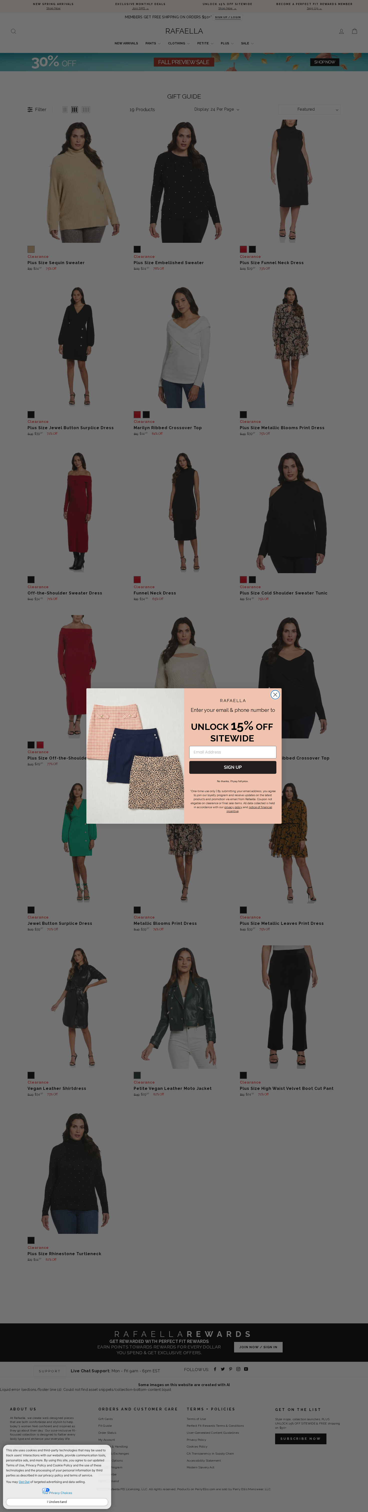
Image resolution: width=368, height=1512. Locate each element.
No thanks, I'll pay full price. (233, 781)
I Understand (57, 1502)
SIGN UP (233, 767)
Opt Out (24, 1482)
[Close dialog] (275, 694)
